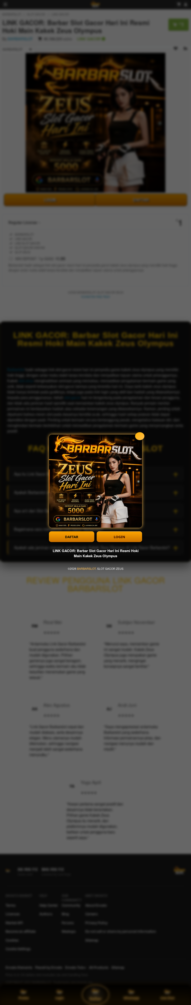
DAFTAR (71, 536)
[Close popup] (139, 436)
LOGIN (119, 536)
